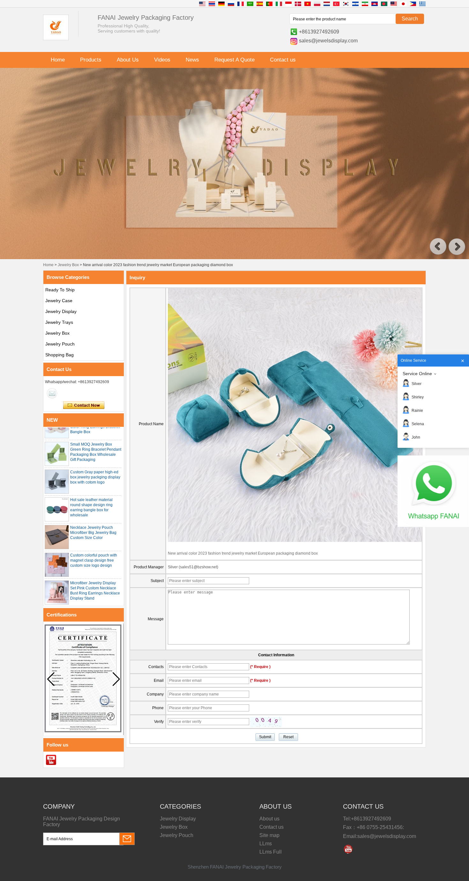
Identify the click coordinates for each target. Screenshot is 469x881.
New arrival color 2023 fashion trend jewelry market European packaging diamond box (243, 553)
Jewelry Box (68, 265)
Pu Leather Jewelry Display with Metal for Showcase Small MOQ (94, 602)
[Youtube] (51, 760)
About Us (128, 60)
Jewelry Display (61, 311)
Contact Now (83, 405)
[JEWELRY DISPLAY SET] (234, 258)
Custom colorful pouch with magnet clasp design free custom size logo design (93, 546)
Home (58, 60)
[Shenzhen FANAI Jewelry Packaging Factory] (56, 39)
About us (269, 818)
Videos (162, 60)
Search (410, 18)
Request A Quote (234, 60)
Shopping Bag (59, 354)
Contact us (283, 60)
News (192, 60)
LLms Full (270, 852)
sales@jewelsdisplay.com (328, 40)
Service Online (417, 373)
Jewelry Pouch (60, 343)
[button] (438, 246)
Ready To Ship (60, 289)
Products (90, 60)
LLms (265, 843)
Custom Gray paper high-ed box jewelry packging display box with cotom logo (95, 463)
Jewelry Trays (59, 322)
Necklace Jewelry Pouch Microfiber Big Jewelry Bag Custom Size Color (93, 519)
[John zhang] (52, 393)
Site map (269, 835)
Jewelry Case (58, 300)
